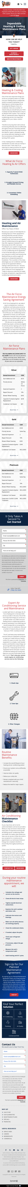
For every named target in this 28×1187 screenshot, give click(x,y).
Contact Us (8, 868)
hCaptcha (21, 579)
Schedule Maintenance (14, 53)
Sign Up (14, 995)
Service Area (8, 1131)
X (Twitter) (10, 1150)
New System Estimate (14, 59)
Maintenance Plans (10, 1117)
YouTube (14, 1150)
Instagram (22, 1150)
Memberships (8, 1136)
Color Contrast (20, 1186)
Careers (6, 1134)
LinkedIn (18, 1150)
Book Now (14, 153)
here (17, 15)
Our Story (7, 1112)
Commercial (8, 1139)
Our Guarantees (9, 1115)
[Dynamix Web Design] (14, 1181)
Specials (6, 1119)
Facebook (6, 1150)
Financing (7, 1122)
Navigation (25, 4)
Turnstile (23, 581)
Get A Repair (14, 48)
